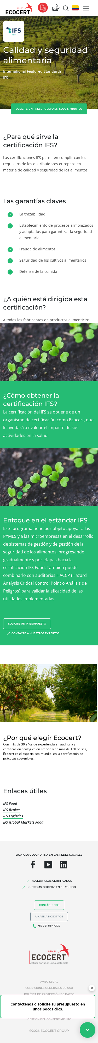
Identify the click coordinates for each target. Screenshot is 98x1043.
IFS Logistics (13, 815)
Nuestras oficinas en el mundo (51, 887)
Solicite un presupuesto (27, 623)
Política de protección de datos (49, 994)
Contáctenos (49, 905)
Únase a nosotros (49, 916)
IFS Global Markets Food (23, 822)
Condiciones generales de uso (49, 988)
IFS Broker (11, 809)
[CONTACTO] (56, 8)
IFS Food (10, 803)
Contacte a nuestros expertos (35, 633)
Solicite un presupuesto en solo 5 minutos (49, 108)
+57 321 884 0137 (49, 925)
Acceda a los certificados (52, 880)
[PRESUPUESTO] (43, 8)
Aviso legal (49, 981)
